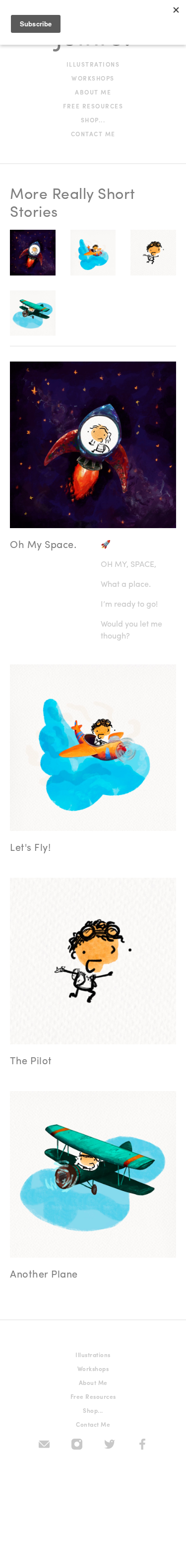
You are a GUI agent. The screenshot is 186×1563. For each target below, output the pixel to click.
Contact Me (93, 133)
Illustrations (93, 64)
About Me (93, 92)
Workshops (93, 78)
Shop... (93, 119)
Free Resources (93, 105)
